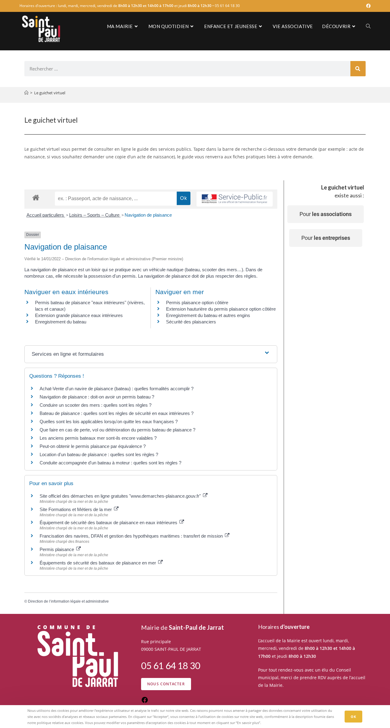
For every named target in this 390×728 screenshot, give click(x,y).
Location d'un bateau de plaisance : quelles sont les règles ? (99, 454)
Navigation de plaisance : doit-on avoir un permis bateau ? (97, 396)
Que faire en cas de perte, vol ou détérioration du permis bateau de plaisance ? (117, 429)
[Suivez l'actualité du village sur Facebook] (144, 702)
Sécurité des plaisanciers (191, 321)
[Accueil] (26, 93)
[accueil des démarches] (36, 197)
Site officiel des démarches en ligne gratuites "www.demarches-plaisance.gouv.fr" (121, 496)
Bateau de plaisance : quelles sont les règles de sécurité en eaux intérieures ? (116, 413)
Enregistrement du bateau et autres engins (208, 315)
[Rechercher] (358, 68)
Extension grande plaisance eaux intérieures (79, 315)
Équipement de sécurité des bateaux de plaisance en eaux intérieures (109, 522)
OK (353, 716)
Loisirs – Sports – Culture (95, 215)
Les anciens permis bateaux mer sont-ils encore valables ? (98, 438)
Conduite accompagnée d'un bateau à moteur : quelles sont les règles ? (110, 462)
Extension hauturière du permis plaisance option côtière (221, 309)
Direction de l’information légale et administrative (68, 601)
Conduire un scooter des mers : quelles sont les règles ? (95, 405)
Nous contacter (166, 684)
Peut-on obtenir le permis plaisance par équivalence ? (93, 446)
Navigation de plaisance (148, 215)
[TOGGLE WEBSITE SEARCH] (368, 26)
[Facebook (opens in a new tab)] (367, 6)
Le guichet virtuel (49, 93)
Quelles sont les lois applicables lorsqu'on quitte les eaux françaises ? (109, 421)
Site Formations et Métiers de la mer (76, 509)
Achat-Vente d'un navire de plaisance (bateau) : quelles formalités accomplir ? (116, 388)
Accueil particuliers (46, 215)
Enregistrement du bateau (60, 321)
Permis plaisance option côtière (197, 302)
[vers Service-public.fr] (235, 199)
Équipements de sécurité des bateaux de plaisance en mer (98, 562)
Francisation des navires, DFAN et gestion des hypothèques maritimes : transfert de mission (132, 536)
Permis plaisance (57, 549)
